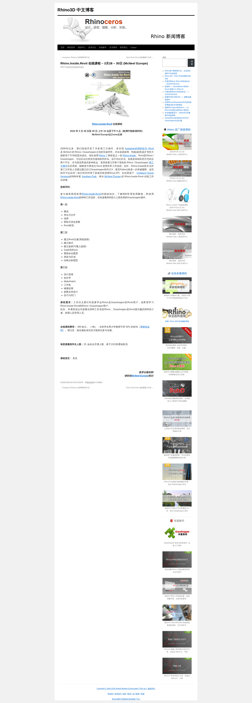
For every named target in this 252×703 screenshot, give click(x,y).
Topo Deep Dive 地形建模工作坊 (140, 57)
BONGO (118, 694)
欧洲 (129, 694)
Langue (133, 47)
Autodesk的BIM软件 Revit (139, 148)
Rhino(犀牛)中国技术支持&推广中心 (126, 699)
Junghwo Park (89, 176)
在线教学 (102, 47)
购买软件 (71, 47)
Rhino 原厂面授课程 (179, 129)
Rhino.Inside (129, 155)
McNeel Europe (112, 176)
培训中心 (81, 47)
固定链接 (90, 382)
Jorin (82, 67)
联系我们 (123, 47)
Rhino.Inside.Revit (91, 194)
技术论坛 (92, 47)
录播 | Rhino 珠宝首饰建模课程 (177, 321)
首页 (62, 47)
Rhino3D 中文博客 (75, 9)
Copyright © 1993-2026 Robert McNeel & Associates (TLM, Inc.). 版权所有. (126, 689)
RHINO (110, 694)
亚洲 (142, 694)
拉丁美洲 (135, 694)
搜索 (164, 57)
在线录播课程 (178, 273)
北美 (124, 694)
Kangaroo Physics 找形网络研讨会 (75, 57)
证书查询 (113, 47)
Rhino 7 (103, 155)
